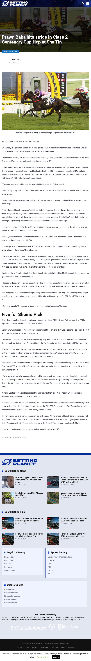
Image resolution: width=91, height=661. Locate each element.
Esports (51, 570)
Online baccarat (10, 603)
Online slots (9, 589)
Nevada (7, 564)
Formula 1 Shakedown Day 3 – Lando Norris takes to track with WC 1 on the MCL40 (74, 479)
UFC (49, 564)
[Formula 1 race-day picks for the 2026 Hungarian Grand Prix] (8, 528)
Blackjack (20, 647)
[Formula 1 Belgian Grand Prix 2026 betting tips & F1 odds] (53, 544)
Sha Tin (24, 437)
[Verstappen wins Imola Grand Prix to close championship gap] (53, 503)
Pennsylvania (10, 560)
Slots (28, 647)
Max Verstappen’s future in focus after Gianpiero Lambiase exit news (29, 479)
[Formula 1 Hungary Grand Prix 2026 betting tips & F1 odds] (53, 528)
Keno (62, 647)
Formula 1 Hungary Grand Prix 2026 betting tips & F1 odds (74, 519)
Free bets (52, 560)
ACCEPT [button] (56, 657)
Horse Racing (17, 437)
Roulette (34, 647)
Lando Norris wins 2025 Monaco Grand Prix (29, 494)
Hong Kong (8, 437)
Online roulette (10, 599)
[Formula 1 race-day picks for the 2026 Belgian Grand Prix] (8, 544)
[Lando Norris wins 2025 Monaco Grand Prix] (8, 503)
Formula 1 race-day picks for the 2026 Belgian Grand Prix (29, 535)
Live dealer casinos (12, 596)
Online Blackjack (11, 593)
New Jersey (9, 557)
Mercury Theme (64, 643)
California (8, 567)
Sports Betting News (10, 51)
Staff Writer (17, 59)
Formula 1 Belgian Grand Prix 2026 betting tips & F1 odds (73, 535)
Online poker (44, 647)
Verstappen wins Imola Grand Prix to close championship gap (74, 494)
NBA (50, 574)
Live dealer (70, 647)
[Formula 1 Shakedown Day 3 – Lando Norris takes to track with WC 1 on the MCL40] (53, 488)
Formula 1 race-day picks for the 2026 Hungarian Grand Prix (29, 519)
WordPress (54, 643)
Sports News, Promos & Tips (60, 557)
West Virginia (9, 570)
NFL (49, 567)
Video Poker (55, 647)
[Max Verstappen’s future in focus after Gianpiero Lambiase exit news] (8, 488)
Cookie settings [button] (43, 657)
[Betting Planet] (15, 3)
